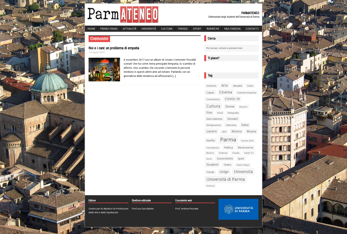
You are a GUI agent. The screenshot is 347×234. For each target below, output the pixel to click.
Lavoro (211, 131)
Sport (197, 28)
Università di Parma (225, 179)
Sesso (209, 159)
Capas (210, 92)
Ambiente (211, 85)
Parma (228, 139)
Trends (183, 28)
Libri (224, 131)
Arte (224, 85)
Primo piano (109, 28)
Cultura (166, 28)
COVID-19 (232, 99)
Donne (229, 106)
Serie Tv (249, 152)
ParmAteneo (212, 147)
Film (209, 113)
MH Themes (123, 228)
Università (149, 28)
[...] (174, 76)
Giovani (232, 119)
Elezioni (243, 106)
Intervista (231, 125)
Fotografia (233, 112)
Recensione (245, 147)
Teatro (227, 164)
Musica (251, 131)
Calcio (250, 85)
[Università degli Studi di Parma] (238, 209)
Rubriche (213, 28)
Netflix (210, 140)
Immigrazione (213, 125)
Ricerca (210, 152)
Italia (245, 125)
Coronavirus (213, 99)
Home (91, 28)
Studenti (212, 164)
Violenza (210, 185)
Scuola (235, 152)
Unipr (224, 171)
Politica (228, 147)
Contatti (252, 28)
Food (220, 112)
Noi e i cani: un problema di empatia (114, 48)
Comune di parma (246, 92)
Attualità (129, 28)
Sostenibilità (225, 158)
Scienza (223, 152)
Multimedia (232, 28)
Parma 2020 (247, 140)
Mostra (237, 131)
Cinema (225, 92)
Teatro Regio (242, 164)
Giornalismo (214, 119)
